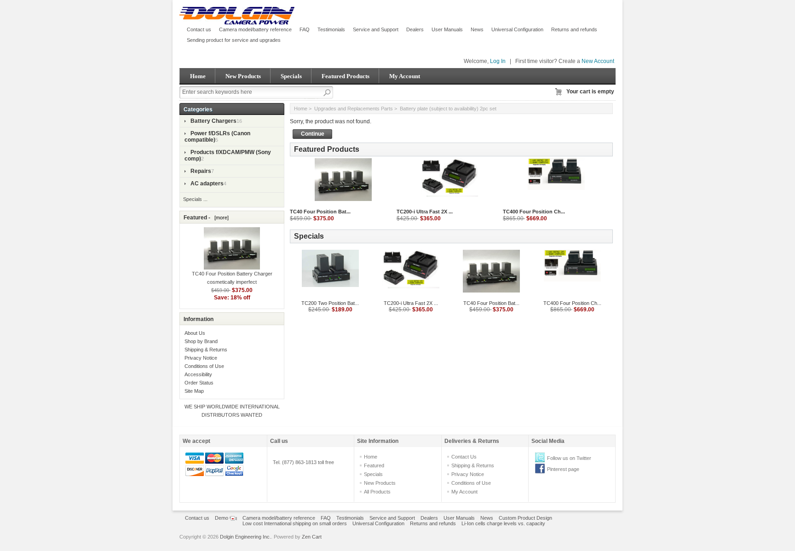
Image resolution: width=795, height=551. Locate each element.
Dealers (415, 29)
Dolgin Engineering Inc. (245, 537)
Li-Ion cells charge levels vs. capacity (503, 523)
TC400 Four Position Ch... (534, 211)
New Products (243, 76)
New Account (598, 61)
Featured (374, 465)
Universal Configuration (517, 29)
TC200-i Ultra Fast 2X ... (425, 211)
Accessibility (198, 374)
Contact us (199, 29)
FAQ (305, 29)
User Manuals (447, 29)
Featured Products (345, 76)
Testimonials (331, 29)
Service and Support (375, 29)
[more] (220, 217)
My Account (404, 76)
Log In (498, 61)
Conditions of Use (204, 366)
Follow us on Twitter (569, 458)
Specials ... (195, 199)
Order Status (198, 382)
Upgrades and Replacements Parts (353, 108)
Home (198, 76)
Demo (222, 518)
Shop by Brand (201, 341)
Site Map (194, 391)
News (477, 29)
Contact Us (464, 456)
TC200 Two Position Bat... (330, 303)
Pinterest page (563, 469)
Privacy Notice (200, 358)
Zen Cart (312, 537)
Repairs (200, 171)
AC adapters (207, 183)
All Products (377, 491)
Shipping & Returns (205, 349)
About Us (194, 333)
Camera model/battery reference (255, 29)
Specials (291, 76)
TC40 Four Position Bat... (320, 211)
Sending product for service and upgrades (234, 40)
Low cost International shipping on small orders (294, 523)
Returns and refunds (574, 29)
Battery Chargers (213, 121)
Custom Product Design (525, 518)
